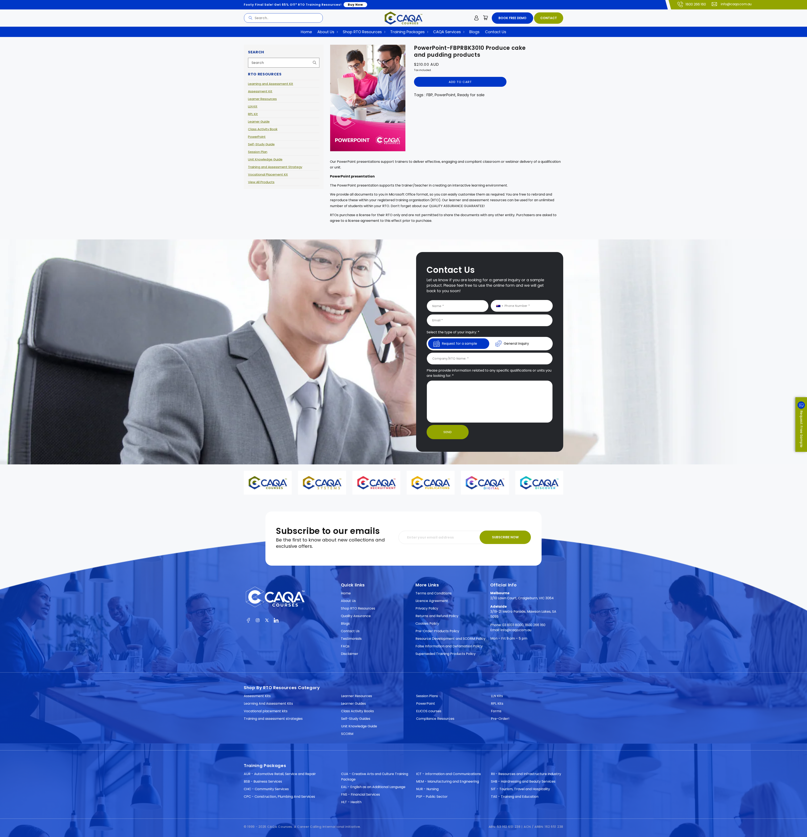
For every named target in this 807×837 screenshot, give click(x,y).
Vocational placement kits (265, 711)
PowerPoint (257, 136)
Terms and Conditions (433, 593)
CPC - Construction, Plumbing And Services (279, 796)
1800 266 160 (696, 4)
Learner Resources (262, 99)
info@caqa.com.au (736, 4)
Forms (496, 711)
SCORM (347, 733)
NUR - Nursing (427, 789)
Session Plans (427, 696)
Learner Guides (353, 703)
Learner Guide (259, 121)
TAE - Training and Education (514, 796)
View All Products (261, 182)
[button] (485, 18)
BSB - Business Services (263, 781)
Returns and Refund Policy (436, 616)
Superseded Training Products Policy (445, 653)
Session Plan (257, 152)
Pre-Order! (500, 718)
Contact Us (350, 631)
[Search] (250, 17)
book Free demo (512, 18)
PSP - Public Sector (432, 796)
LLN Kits (497, 696)
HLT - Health (351, 802)
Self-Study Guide (261, 144)
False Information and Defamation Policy (449, 646)
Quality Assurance (356, 616)
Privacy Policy (426, 608)
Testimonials (351, 638)
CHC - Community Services (266, 789)
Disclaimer (349, 653)
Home (346, 593)
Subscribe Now (505, 537)
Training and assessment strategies (273, 718)
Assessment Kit (260, 91)
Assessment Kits (257, 696)
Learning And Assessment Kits (268, 703)
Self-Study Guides (355, 718)
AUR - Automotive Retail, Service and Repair (280, 773)
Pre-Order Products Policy (437, 631)
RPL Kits (497, 703)
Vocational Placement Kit (268, 174)
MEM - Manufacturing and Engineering (447, 781)
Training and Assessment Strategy (275, 167)
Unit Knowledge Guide (265, 159)
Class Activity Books (357, 711)
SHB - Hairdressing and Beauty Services (523, 781)
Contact (548, 18)
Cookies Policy (427, 623)
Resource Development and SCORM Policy (450, 638)
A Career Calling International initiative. (327, 826)
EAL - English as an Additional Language (373, 786)
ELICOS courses (428, 711)
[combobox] (283, 18)
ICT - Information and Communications (448, 773)
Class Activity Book (262, 129)
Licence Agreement (431, 600)
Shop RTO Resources (358, 608)
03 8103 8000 (512, 625)
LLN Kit (252, 106)
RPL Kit (253, 114)
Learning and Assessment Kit (270, 83)
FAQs (345, 646)
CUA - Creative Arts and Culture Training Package (374, 776)
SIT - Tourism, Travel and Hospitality (520, 789)
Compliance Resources (435, 718)
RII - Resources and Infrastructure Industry (526, 773)
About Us (348, 600)
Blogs (345, 623)
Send (447, 432)
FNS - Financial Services (360, 794)
